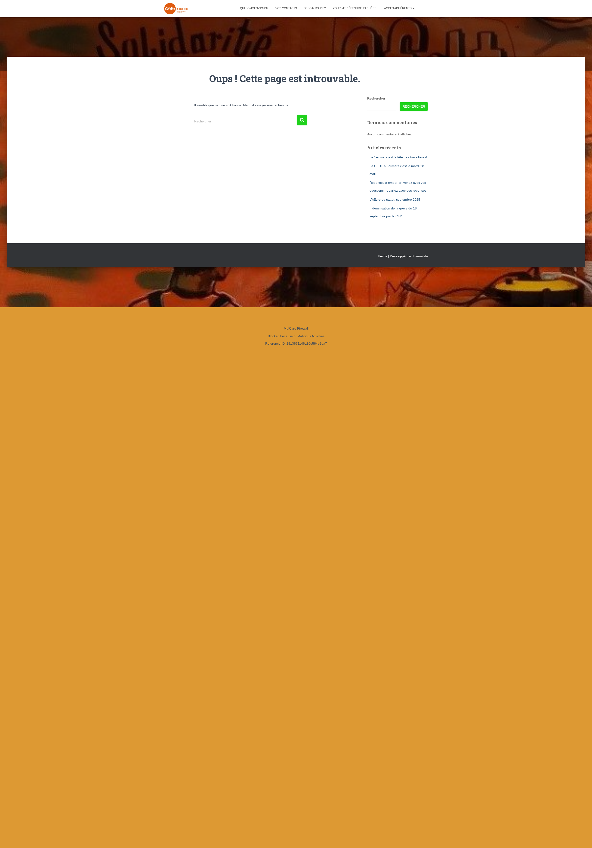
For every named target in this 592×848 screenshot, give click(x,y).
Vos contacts (286, 8)
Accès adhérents (398, 8)
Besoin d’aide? (315, 8)
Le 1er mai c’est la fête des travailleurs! (398, 157)
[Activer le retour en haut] (583, 839)
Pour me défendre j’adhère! (355, 8)
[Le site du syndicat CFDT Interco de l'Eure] (176, 9)
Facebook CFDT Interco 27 (423, 8)
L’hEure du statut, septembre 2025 (395, 199)
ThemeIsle (420, 256)
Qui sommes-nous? (254, 8)
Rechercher (376, 98)
